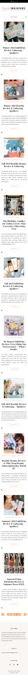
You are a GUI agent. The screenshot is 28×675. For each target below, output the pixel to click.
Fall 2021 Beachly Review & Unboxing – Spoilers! (14, 405)
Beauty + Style (6, 455)
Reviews (7, 44)
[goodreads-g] (15, 1)
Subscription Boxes (17, 44)
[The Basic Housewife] (14, 9)
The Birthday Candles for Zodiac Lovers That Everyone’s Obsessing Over (14, 225)
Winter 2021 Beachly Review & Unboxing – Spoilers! (14, 108)
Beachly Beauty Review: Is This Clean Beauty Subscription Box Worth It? (14, 464)
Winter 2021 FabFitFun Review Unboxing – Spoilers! (14, 50)
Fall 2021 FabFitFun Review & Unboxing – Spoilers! (14, 286)
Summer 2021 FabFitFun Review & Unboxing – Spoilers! (14, 524)
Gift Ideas (11, 217)
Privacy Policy (12, 672)
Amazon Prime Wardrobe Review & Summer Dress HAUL (14, 582)
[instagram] (13, 1)
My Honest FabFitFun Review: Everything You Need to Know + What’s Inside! (14, 345)
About (17, 672)
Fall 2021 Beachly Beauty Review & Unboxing (14, 165)
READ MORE (14, 70)
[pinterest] (11, 1)
